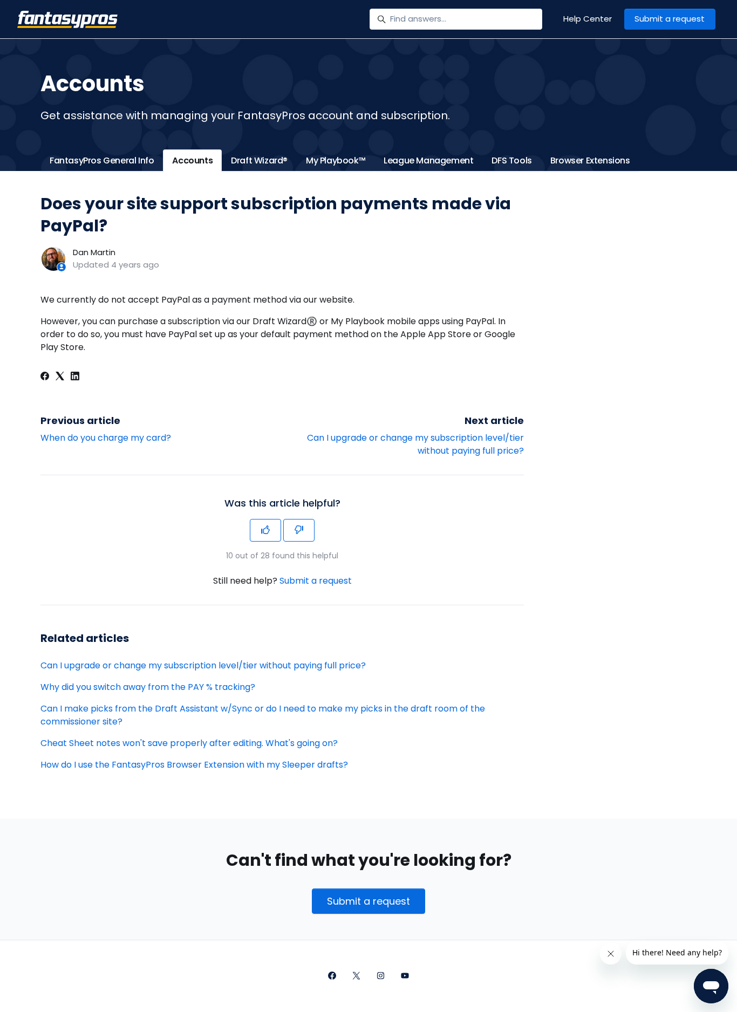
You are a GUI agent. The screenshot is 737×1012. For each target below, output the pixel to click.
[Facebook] (44, 377)
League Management (428, 160)
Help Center (587, 18)
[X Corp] (60, 377)
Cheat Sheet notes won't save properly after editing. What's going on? (189, 743)
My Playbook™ (335, 160)
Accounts (192, 160)
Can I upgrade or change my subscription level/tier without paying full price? (203, 665)
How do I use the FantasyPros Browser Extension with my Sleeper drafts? (194, 764)
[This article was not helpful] (299, 530)
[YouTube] (405, 976)
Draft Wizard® (259, 160)
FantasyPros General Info (102, 160)
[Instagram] (380, 976)
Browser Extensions (590, 160)
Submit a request (669, 18)
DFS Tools (511, 160)
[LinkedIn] (75, 377)
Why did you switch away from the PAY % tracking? (147, 687)
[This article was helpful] (265, 530)
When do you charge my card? (105, 438)
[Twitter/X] (356, 976)
